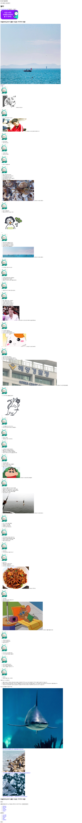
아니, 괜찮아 (3, 3)
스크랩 (1, 85)
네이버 (4, 810)
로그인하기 (8, 3)
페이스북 (4, 807)
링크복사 (4, 819)
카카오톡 (4, 809)
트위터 (4, 808)
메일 (3, 818)
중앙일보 (4, 806)
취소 (1, 821)
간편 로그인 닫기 (25, 804)
